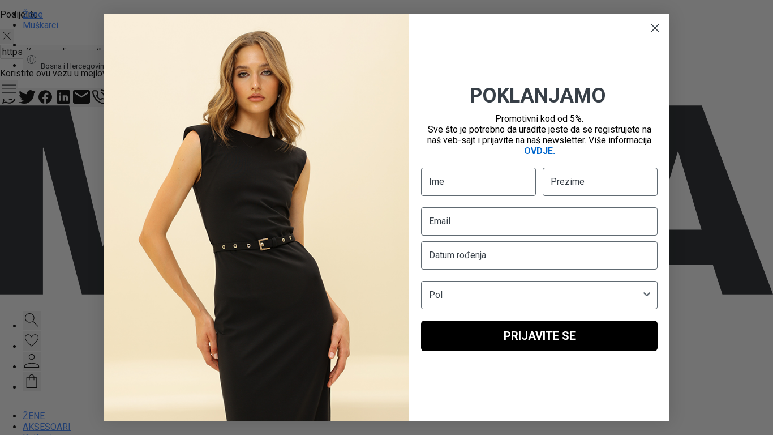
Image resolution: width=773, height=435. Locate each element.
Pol (436, 294)
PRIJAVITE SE (540, 336)
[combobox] (536, 295)
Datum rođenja (457, 255)
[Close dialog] (655, 28)
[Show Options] (646, 295)
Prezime (568, 181)
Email (439, 221)
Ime (436, 181)
